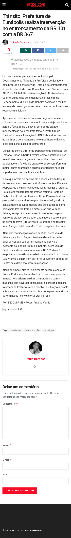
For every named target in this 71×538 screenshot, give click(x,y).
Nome (6, 445)
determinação (32, 330)
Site (4, 474)
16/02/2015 (39, 42)
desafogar (15, 330)
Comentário (10, 403)
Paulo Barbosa (21, 42)
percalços (48, 330)
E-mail (7, 459)
